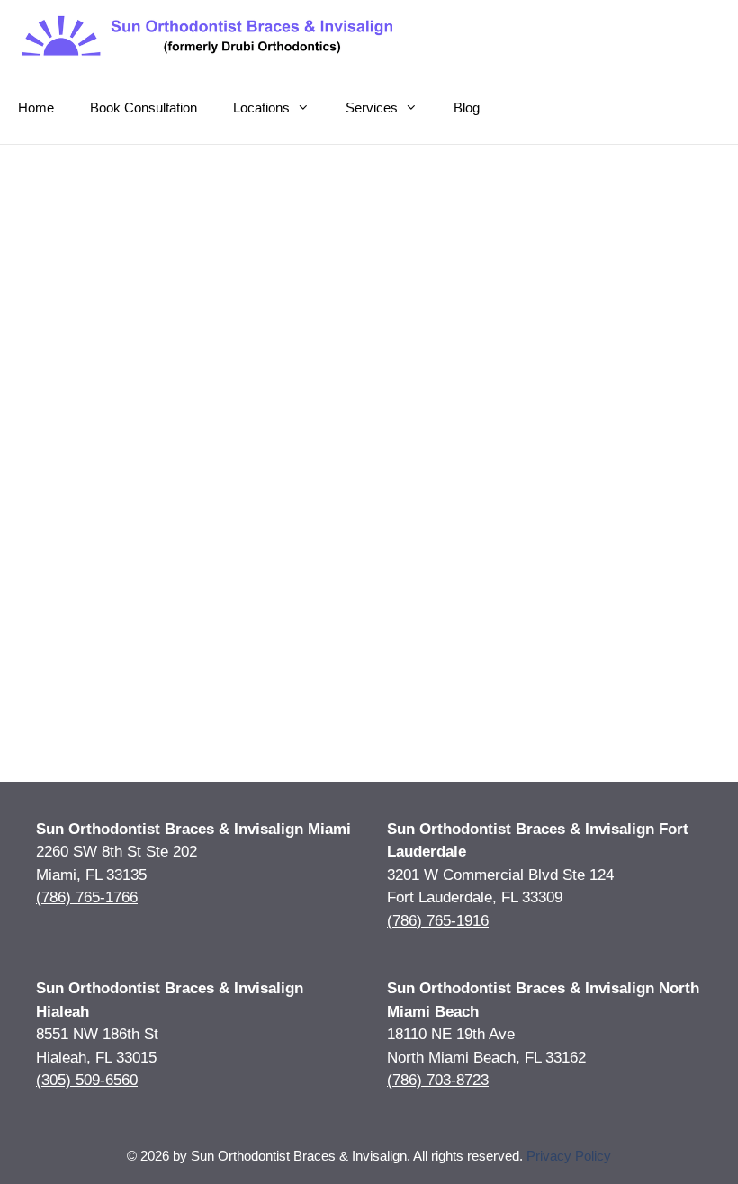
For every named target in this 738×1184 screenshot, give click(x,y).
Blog (467, 107)
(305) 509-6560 (87, 1080)
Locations (261, 107)
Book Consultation (143, 107)
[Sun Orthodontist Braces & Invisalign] (209, 36)
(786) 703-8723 (438, 1080)
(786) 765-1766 (87, 897)
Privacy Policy (568, 1155)
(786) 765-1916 (438, 920)
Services (372, 107)
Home (36, 107)
